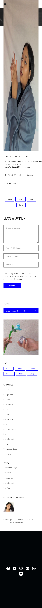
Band (10, 199)
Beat (20, 369)
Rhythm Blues (10, 429)
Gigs (6, 409)
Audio (6, 390)
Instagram (8, 478)
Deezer (7, 400)
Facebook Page (10, 468)
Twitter (7, 473)
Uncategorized (10, 449)
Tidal (6, 444)
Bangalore (8, 395)
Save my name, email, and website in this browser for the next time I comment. (20, 276)
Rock (31, 199)
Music (20, 199)
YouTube (7, 454)
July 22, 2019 (10, 184)
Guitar (32, 369)
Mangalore (8, 419)
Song (21, 205)
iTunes (7, 414)
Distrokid (8, 404)
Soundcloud (9, 439)
